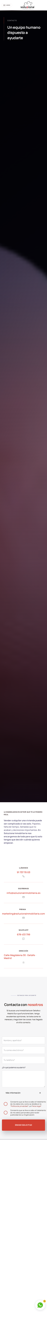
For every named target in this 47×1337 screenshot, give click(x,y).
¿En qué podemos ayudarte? (13, 1067)
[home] (27, 5)
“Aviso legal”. (37, 1106)
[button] (23, 1093)
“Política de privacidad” (19, 1106)
